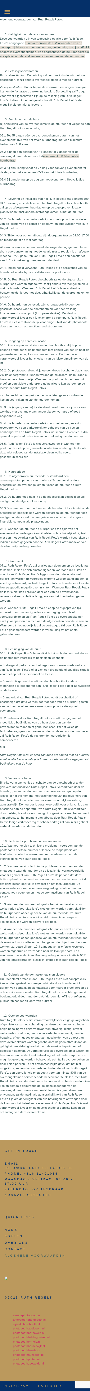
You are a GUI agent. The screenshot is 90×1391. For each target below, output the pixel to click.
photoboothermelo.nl (27, 1341)
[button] (7, 11)
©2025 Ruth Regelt (29, 1297)
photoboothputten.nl (26, 1359)
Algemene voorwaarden (35, 1255)
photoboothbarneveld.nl (29, 1332)
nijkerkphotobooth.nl (26, 1324)
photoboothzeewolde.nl (29, 1363)
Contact (15, 1249)
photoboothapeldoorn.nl (29, 1328)
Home (11, 1229)
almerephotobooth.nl (26, 1315)
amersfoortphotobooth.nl (29, 1319)
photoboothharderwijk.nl (29, 1346)
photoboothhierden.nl (27, 1350)
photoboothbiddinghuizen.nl (31, 1337)
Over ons (16, 1242)
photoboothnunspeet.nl (28, 1354)
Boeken (14, 1236)
